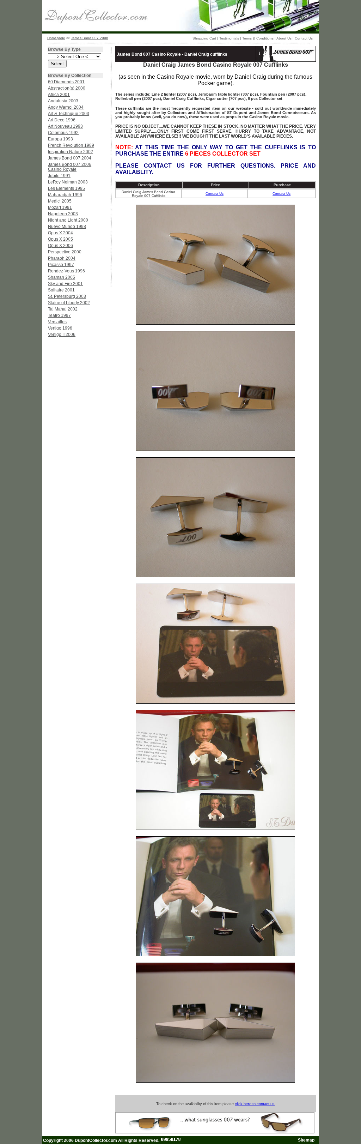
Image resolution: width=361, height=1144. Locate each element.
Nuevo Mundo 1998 (67, 226)
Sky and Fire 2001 (65, 283)
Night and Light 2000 (68, 220)
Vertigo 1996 (60, 328)
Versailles (57, 321)
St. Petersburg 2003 (67, 296)
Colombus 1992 (63, 132)
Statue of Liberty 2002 (69, 302)
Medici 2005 (60, 201)
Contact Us (304, 38)
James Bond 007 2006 (89, 38)
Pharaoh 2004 (61, 258)
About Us (284, 38)
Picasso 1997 (61, 264)
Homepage (56, 38)
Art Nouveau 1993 (65, 126)
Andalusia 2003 (63, 100)
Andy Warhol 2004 (66, 107)
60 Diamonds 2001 (66, 81)
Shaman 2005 (61, 277)
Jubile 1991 (59, 175)
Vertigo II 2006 (61, 334)
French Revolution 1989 (71, 145)
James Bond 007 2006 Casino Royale (69, 167)
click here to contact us (255, 1104)
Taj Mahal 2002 (63, 309)
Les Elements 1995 (66, 188)
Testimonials (229, 38)
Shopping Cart (204, 38)
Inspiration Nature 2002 (70, 151)
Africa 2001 (59, 94)
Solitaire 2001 (61, 290)
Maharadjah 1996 (65, 194)
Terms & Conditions (258, 38)
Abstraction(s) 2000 (66, 88)
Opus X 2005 (60, 239)
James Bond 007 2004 (69, 158)
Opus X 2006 (60, 245)
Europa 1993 (60, 139)
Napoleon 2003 (63, 213)
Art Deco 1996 (61, 120)
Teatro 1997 (59, 315)
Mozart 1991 (60, 207)
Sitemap (306, 1140)
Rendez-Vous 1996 (66, 271)
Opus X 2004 (60, 232)
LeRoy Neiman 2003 (68, 182)
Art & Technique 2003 (68, 113)
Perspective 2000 (64, 251)
